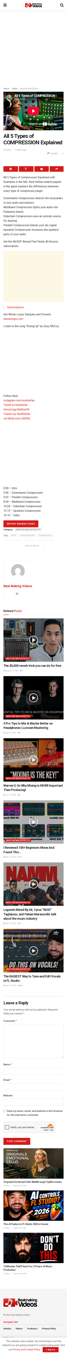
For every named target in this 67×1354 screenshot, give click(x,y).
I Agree (50, 1349)
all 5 (13, 535)
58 (21, 985)
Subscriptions (15, 307)
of (51, 540)
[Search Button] (62, 5)
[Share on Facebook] (10, 169)
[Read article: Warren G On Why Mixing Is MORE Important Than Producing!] (33, 760)
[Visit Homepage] (33, 5)
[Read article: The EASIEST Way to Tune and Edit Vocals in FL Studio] (33, 950)
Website (8, 1095)
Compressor (45, 535)
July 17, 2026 (10, 795)
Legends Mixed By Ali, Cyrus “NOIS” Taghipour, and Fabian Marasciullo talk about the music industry (29, 914)
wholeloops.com (13, 319)
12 (21, 857)
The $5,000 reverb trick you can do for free (32, 665)
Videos (19, 1328)
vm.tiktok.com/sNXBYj (16, 418)
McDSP (42, 540)
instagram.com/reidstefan (19, 400)
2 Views (6, 1186)
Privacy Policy (49, 1328)
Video (14, 88)
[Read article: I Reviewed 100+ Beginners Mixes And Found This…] (33, 822)
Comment (10, 1021)
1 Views (6, 1274)
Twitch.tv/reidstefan (15, 405)
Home (6, 88)
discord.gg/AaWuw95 (16, 409)
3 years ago (21, 149)
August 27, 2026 (11, 671)
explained (29, 540)
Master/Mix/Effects (29, 88)
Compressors (12, 540)
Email (7, 1080)
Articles (7, 1328)
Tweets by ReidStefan (16, 414)
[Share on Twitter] (26, 169)
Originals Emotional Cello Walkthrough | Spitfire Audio (32, 1182)
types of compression (17, 550)
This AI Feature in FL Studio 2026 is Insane (25, 1224)
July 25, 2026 (10, 733)
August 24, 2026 (19, 1186)
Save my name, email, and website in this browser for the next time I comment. (35, 1113)
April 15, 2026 (10, 923)
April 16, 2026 (10, 857)
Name (7, 1064)
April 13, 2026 (10, 985)
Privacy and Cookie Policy (26, 1349)
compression (27, 535)
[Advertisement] (33, 48)
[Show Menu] (5, 5)
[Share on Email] (41, 169)
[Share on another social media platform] (57, 169)
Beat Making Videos (18, 586)
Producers (32, 1328)
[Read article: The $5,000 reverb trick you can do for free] (33, 640)
